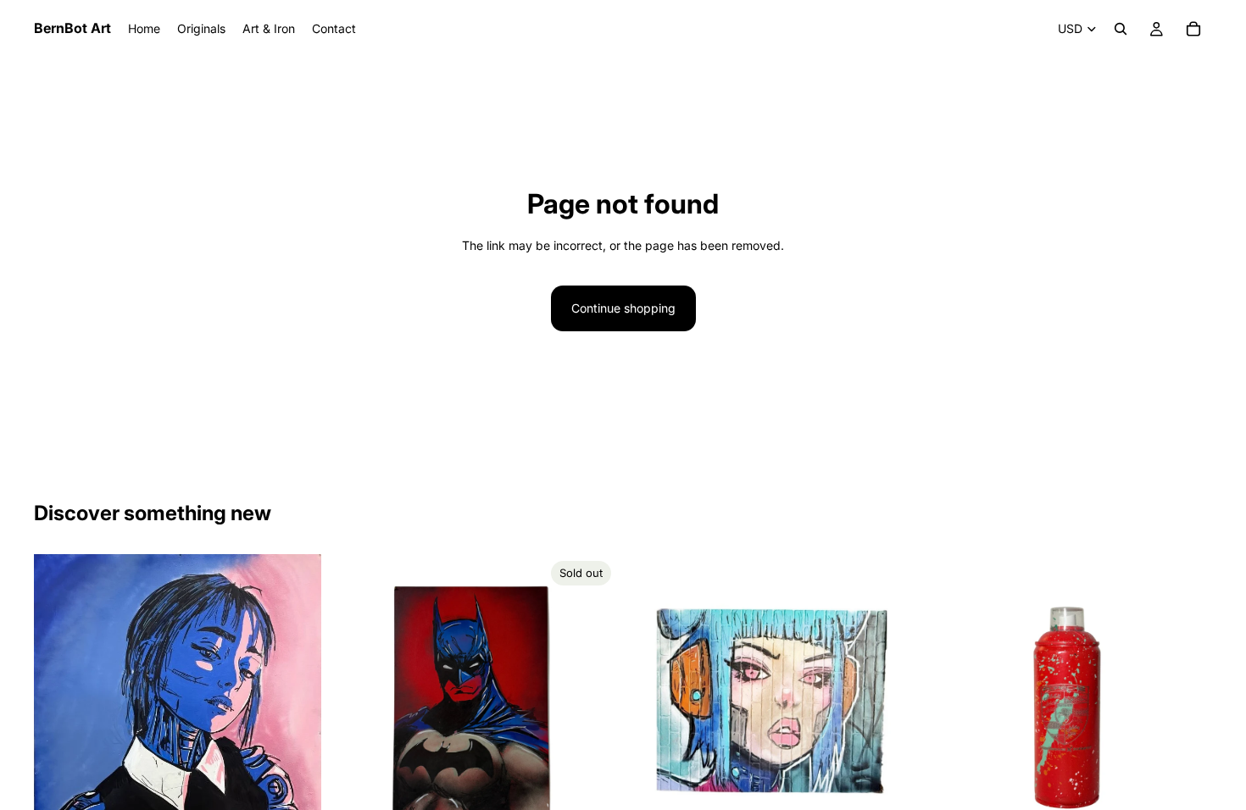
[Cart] (1193, 28)
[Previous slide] (951, 698)
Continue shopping (623, 308)
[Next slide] (1186, 698)
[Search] (1120, 28)
